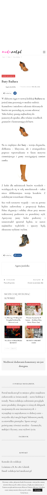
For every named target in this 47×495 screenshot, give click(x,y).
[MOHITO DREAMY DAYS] (34, 332)
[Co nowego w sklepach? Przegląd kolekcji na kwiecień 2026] (13, 309)
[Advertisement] (23, 24)
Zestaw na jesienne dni (35, 283)
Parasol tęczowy (9, 283)
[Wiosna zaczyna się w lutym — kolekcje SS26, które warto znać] (34, 309)
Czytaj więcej (24, 493)
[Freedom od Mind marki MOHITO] (13, 332)
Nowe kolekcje (8, 76)
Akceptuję (38, 490)
